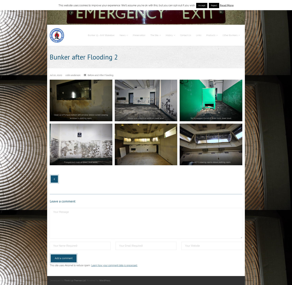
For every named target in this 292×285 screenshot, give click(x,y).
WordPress (104, 280)
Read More (227, 5)
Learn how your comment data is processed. (114, 265)
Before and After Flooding (100, 75)
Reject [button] (214, 5)
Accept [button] (201, 5)
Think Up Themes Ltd (75, 280)
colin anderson (73, 75)
